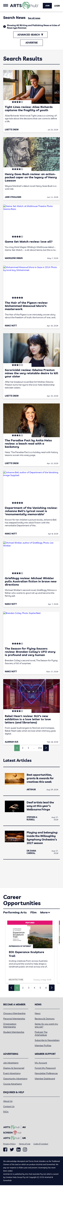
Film (33, 912)
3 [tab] (28, 987)
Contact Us (8, 1106)
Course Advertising (12, 1083)
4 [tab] (34, 987)
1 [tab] (17, 987)
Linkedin (18, 1149)
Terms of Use (24, 1144)
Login (57, 5)
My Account (41, 1062)
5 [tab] (40, 987)
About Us (7, 1101)
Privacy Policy (9, 1144)
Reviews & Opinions (44, 1018)
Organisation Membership (9, 1025)
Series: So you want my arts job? (46, 1025)
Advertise (32, 42)
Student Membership (13, 1032)
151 (40, 747)
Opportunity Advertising (15, 1078)
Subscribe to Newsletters (47, 1040)
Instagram (25, 1149)
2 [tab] (22, 987)
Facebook (5, 1149)
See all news (34, 18)
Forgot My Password (45, 1068)
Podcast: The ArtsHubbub (41, 1033)
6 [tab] (46, 987)
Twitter (12, 1149)
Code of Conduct (40, 1144)
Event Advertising (12, 1073)
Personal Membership (14, 1018)
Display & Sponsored (13, 1068)
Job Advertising (10, 1062)
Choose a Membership (14, 1013)
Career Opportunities (22, 900)
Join (47, 5)
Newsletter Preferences (46, 1073)
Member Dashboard (45, 1078)
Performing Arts (15, 912)
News (37, 1013)
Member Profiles (43, 1045)
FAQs (5, 1111)
